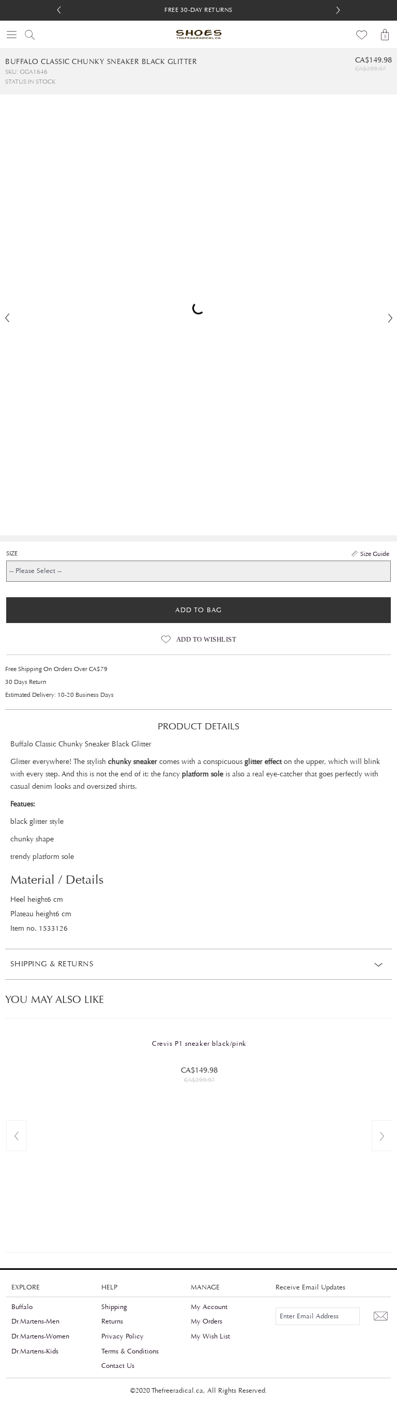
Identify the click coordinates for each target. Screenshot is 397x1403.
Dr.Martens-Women (40, 1336)
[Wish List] (362, 34)
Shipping (114, 1307)
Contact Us (117, 1366)
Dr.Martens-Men (35, 1321)
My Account (209, 1307)
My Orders (206, 1321)
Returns (112, 1321)
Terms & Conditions (130, 1351)
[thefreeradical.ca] (198, 34)
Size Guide (374, 553)
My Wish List (210, 1336)
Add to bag (198, 610)
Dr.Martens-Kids (34, 1351)
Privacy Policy (122, 1336)
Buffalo (22, 1307)
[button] (338, 10)
